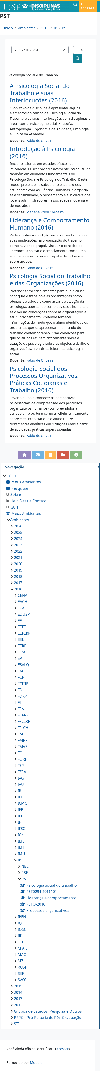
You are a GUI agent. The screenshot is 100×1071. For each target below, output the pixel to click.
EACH (22, 601)
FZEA (22, 771)
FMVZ (22, 746)
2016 (44, 27)
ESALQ (23, 664)
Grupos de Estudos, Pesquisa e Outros (48, 1011)
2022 (18, 551)
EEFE (22, 626)
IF (19, 822)
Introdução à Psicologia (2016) (42, 152)
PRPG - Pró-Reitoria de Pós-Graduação (47, 1017)
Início (8, 27)
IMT (21, 847)
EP (20, 658)
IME (21, 841)
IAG (21, 778)
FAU (21, 671)
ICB (20, 797)
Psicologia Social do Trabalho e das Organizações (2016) (50, 279)
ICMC (22, 803)
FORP (22, 759)
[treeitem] (50, 750)
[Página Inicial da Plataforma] (24, 455)
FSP (21, 765)
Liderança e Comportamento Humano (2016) (49, 224)
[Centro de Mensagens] (38, 455)
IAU (21, 784)
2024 (18, 538)
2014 (18, 992)
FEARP (23, 715)
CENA (22, 595)
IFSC (21, 828)
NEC (25, 866)
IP (55, 27)
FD (20, 689)
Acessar (87, 8)
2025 (18, 532)
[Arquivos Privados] (63, 455)
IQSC (22, 929)
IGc (20, 834)
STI (16, 1023)
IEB (20, 809)
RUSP (22, 967)
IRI (20, 935)
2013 (18, 998)
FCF (21, 677)
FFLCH (23, 727)
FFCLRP (24, 721)
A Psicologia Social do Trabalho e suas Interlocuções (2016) (40, 93)
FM (20, 734)
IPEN (22, 916)
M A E (22, 948)
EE (20, 620)
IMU (21, 853)
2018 (18, 576)
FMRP (23, 740)
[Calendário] (50, 455)
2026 (18, 526)
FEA (21, 708)
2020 (18, 563)
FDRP (22, 696)
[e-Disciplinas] (36, 6)
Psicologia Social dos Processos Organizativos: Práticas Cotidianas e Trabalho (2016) (44, 379)
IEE (20, 815)
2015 (18, 986)
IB (19, 790)
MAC (22, 954)
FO (20, 752)
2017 (18, 582)
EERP (22, 645)
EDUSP (24, 614)
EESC (22, 652)
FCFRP (23, 683)
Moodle (36, 1062)
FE (20, 702)
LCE (21, 942)
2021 (18, 557)
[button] (75, 6)
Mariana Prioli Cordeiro (45, 212)
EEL (21, 639)
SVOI (22, 979)
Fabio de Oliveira (39, 140)
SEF (21, 973)
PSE (24, 872)
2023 (18, 545)
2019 (18, 570)
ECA (21, 608)
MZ (20, 960)
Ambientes (26, 27)
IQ (20, 923)
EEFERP (24, 633)
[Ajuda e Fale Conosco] (76, 455)
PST (65, 27)
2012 (18, 1005)
